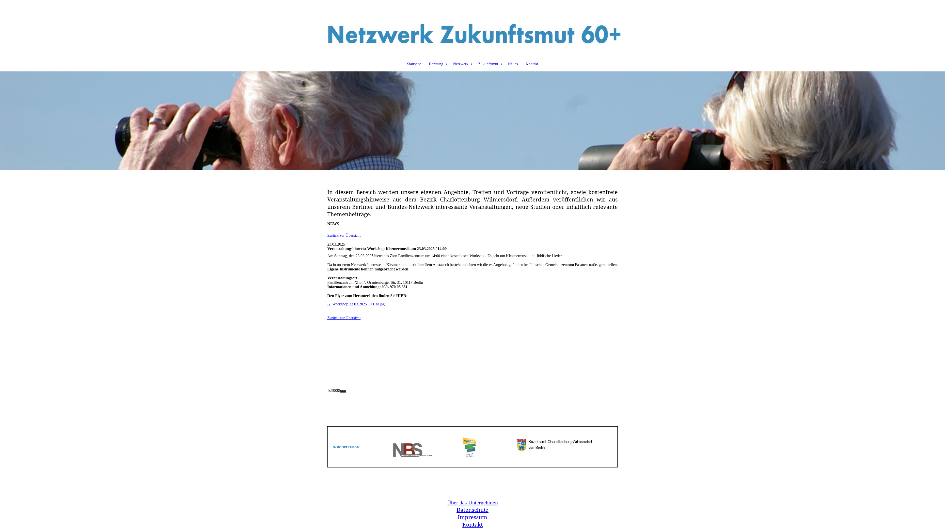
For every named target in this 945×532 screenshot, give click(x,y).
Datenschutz (472, 509)
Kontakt (532, 64)
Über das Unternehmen (472, 502)
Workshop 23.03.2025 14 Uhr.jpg (358, 304)
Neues (513, 64)
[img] (472, 26)
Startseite (414, 64)
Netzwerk (460, 64)
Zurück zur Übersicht (344, 235)
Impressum (472, 517)
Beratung (436, 64)
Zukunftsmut (488, 64)
